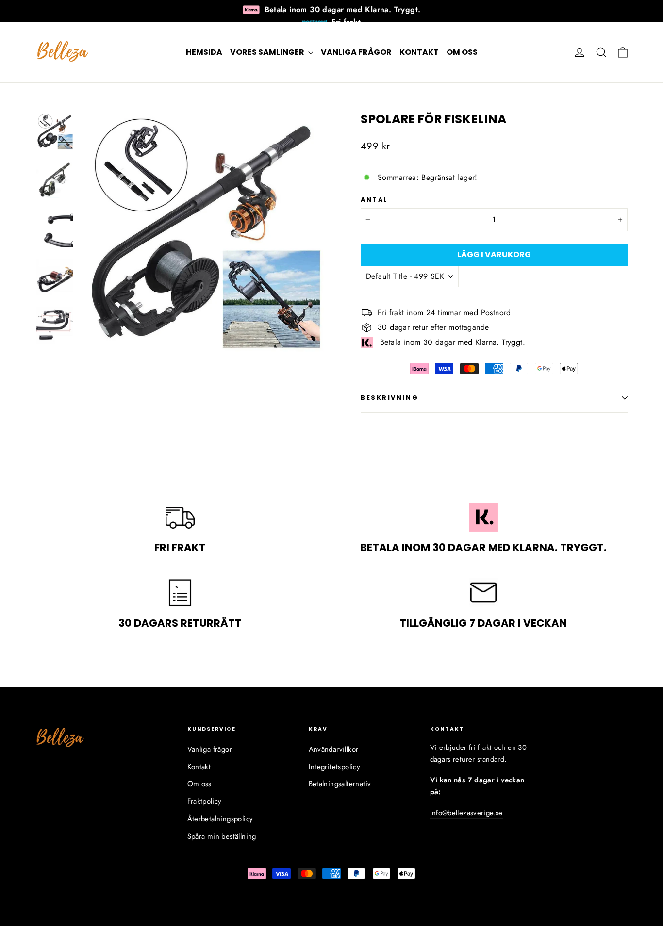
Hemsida (204, 52)
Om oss (462, 52)
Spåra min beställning (221, 836)
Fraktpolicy (204, 801)
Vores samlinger (268, 52)
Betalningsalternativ (340, 784)
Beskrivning (389, 397)
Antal (374, 199)
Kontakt (419, 52)
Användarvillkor (334, 749)
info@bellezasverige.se (466, 813)
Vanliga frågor (356, 52)
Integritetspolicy (335, 767)
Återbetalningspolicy (220, 818)
